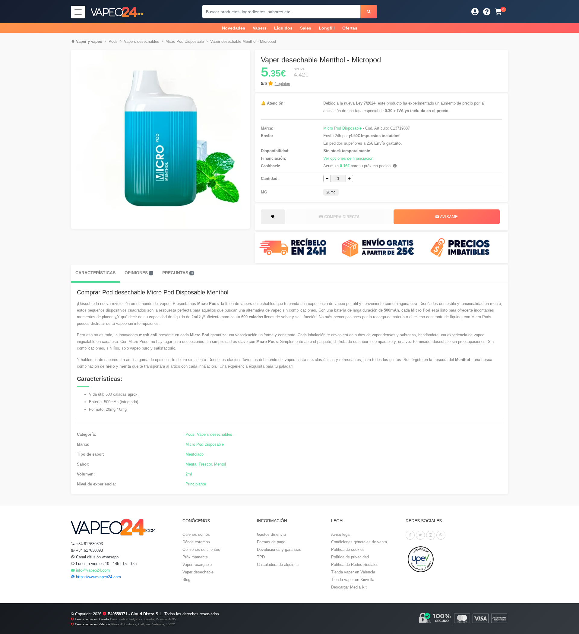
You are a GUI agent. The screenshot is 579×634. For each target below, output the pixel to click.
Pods (113, 41)
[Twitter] (420, 535)
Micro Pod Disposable (185, 41)
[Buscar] (368, 11)
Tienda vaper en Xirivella (352, 579)
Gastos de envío (271, 534)
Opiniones (138, 272)
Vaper (81, 41)
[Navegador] (78, 12)
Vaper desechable (198, 572)
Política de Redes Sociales (354, 564)
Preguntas (177, 272)
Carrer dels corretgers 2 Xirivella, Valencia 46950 (144, 619)
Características (95, 272)
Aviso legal (340, 534)
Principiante (195, 484)
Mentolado (194, 454)
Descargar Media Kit (349, 587)
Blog (186, 579)
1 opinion (282, 84)
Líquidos (283, 28)
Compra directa (341, 217)
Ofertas (349, 28)
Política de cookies (348, 549)
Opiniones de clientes (201, 549)
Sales (305, 28)
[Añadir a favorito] (273, 216)
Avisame (448, 217)
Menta (190, 464)
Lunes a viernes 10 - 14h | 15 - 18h (106, 563)
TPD (261, 557)
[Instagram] (430, 535)
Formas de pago (271, 542)
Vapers (260, 28)
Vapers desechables (141, 41)
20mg (331, 192)
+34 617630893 (89, 543)
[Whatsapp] (440, 535)
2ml (188, 474)
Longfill (327, 28)
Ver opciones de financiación (348, 158)
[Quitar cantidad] (327, 178)
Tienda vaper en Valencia (353, 572)
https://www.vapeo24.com (98, 577)
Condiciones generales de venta (359, 542)
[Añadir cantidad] (349, 178)
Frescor (205, 464)
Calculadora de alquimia (278, 564)
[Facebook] (410, 535)
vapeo (96, 41)
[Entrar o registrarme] (475, 12)
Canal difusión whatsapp (97, 557)
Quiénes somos (196, 534)
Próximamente (195, 557)
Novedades (233, 28)
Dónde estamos (196, 542)
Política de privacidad (350, 557)
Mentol (220, 464)
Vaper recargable (197, 564)
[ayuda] (487, 12)
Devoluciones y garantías (279, 549)
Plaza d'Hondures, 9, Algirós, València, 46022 (143, 624)
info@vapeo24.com (92, 570)
